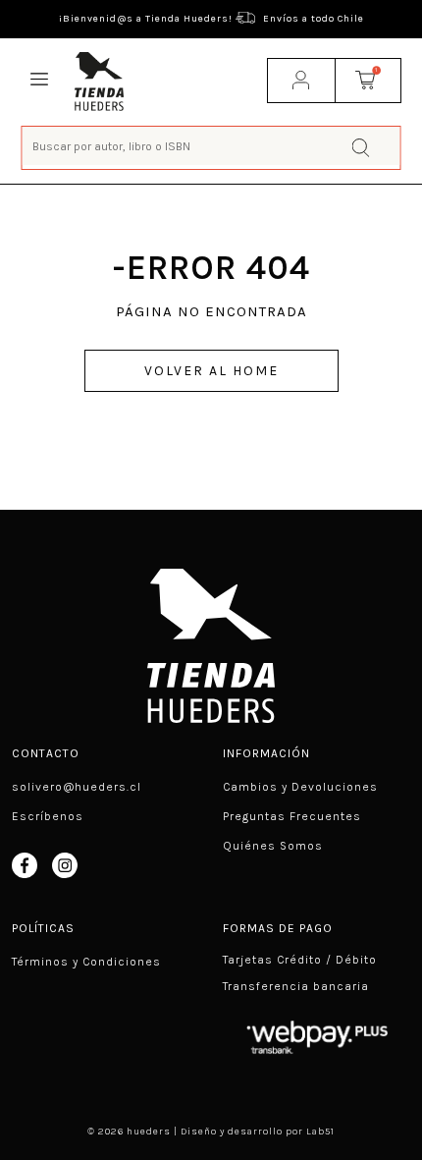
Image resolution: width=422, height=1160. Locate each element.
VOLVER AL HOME (211, 370)
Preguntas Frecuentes (292, 816)
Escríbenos (47, 816)
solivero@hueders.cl (76, 787)
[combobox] (211, 146)
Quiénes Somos (273, 846)
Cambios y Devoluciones (300, 787)
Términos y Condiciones (86, 961)
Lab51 (320, 1131)
